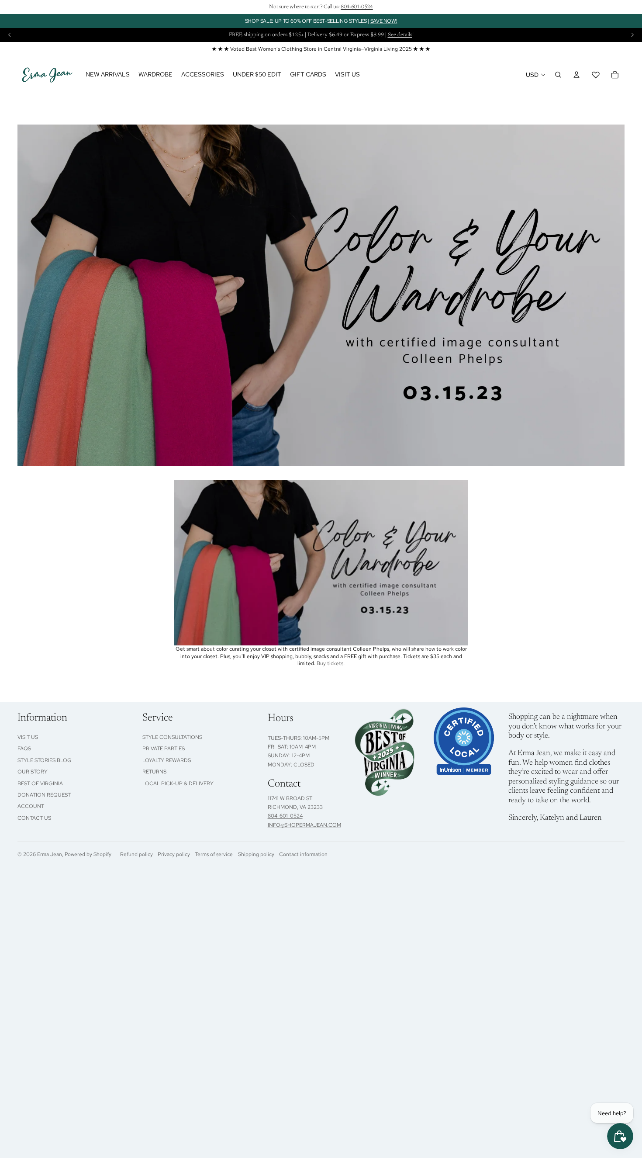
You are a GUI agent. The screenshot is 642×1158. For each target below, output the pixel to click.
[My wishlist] (595, 74)
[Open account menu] (576, 74)
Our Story (32, 771)
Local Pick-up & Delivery (178, 783)
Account (30, 806)
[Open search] (558, 74)
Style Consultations (172, 737)
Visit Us (27, 737)
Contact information (303, 854)
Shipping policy (256, 854)
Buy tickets (330, 663)
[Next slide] (632, 35)
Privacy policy (174, 854)
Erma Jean (49, 854)
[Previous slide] (9, 35)
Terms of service (214, 854)
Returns (154, 771)
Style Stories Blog (44, 760)
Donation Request (44, 794)
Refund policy (136, 854)
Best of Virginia (40, 783)
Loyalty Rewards (166, 760)
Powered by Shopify (88, 854)
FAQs (24, 748)
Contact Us (34, 818)
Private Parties (163, 748)
